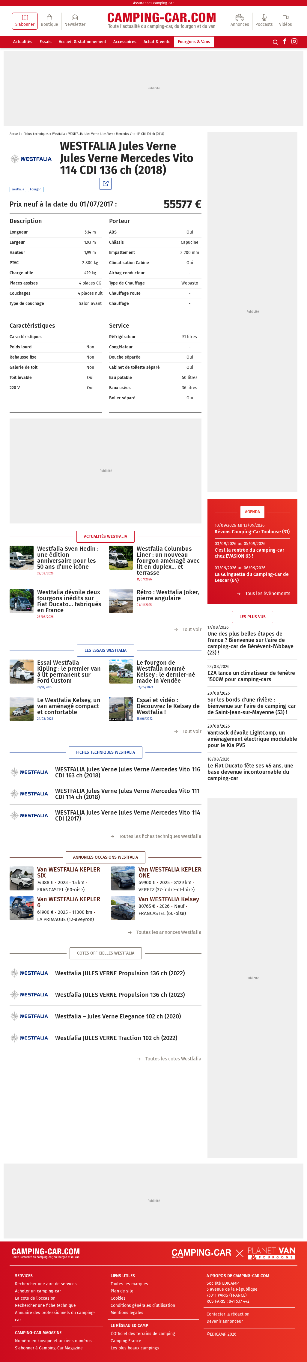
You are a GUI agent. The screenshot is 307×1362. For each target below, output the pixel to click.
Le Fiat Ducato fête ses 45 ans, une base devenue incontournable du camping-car (250, 772)
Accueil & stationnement (82, 41)
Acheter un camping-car (38, 1291)
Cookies (118, 1298)
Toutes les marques (129, 1283)
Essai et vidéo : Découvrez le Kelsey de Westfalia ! (168, 706)
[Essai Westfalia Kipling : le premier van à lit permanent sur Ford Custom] (22, 675)
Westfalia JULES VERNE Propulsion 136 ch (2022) (120, 973)
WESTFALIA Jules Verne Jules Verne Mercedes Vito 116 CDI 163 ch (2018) (127, 772)
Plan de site (122, 1291)
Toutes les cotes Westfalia (173, 1059)
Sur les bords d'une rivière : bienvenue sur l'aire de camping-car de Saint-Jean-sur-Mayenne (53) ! (251, 706)
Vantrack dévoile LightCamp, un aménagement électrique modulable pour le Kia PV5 (252, 739)
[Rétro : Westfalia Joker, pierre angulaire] (121, 601)
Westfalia (58, 134)
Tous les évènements (267, 593)
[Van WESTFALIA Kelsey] (123, 908)
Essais (46, 41)
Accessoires (124, 41)
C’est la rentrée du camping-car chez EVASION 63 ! (249, 553)
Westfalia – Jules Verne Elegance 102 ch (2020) (118, 1016)
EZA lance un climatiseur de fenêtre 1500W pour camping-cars (251, 676)
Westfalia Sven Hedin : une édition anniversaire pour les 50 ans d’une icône (68, 557)
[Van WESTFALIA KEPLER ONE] (123, 878)
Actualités (22, 41)
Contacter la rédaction (228, 1314)
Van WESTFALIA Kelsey (169, 899)
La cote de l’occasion (35, 1298)
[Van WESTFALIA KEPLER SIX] (22, 878)
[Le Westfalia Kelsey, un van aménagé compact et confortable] (22, 709)
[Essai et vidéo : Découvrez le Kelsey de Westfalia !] (121, 709)
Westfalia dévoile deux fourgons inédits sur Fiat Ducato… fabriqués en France (69, 601)
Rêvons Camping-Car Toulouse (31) (252, 532)
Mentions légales (127, 1312)
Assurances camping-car (153, 3)
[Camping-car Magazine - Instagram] (294, 42)
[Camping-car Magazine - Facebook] (285, 42)
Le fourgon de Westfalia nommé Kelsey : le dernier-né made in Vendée (166, 671)
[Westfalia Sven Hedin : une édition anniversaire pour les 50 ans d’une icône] (22, 561)
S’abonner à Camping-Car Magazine (49, 1348)
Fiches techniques (36, 134)
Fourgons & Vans (194, 41)
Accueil (15, 134)
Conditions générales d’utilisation (143, 1305)
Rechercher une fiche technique (45, 1305)
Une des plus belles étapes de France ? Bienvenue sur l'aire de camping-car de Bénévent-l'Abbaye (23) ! (250, 643)
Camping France (126, 1340)
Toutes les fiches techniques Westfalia (160, 836)
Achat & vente (157, 41)
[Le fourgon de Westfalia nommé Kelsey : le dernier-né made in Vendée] (121, 675)
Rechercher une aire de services (46, 1283)
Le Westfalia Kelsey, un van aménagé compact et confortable (68, 706)
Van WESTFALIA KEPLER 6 (68, 902)
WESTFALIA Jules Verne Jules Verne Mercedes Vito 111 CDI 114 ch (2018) (127, 793)
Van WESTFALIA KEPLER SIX (68, 872)
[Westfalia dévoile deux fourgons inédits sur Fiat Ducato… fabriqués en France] (22, 604)
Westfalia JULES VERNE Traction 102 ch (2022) (116, 1038)
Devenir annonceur (225, 1321)
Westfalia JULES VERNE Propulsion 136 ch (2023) (120, 994)
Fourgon (35, 189)
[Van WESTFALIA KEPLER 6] (22, 908)
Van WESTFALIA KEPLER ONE (170, 872)
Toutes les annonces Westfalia (168, 932)
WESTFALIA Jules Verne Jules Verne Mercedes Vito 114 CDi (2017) (127, 815)
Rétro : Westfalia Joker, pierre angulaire (168, 595)
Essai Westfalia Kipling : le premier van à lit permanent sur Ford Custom (69, 671)
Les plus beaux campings (135, 1348)
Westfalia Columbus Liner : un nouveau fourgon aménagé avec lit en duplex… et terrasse (168, 560)
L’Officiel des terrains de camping (143, 1333)
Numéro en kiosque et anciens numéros (53, 1340)
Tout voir (192, 629)
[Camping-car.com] (162, 21)
